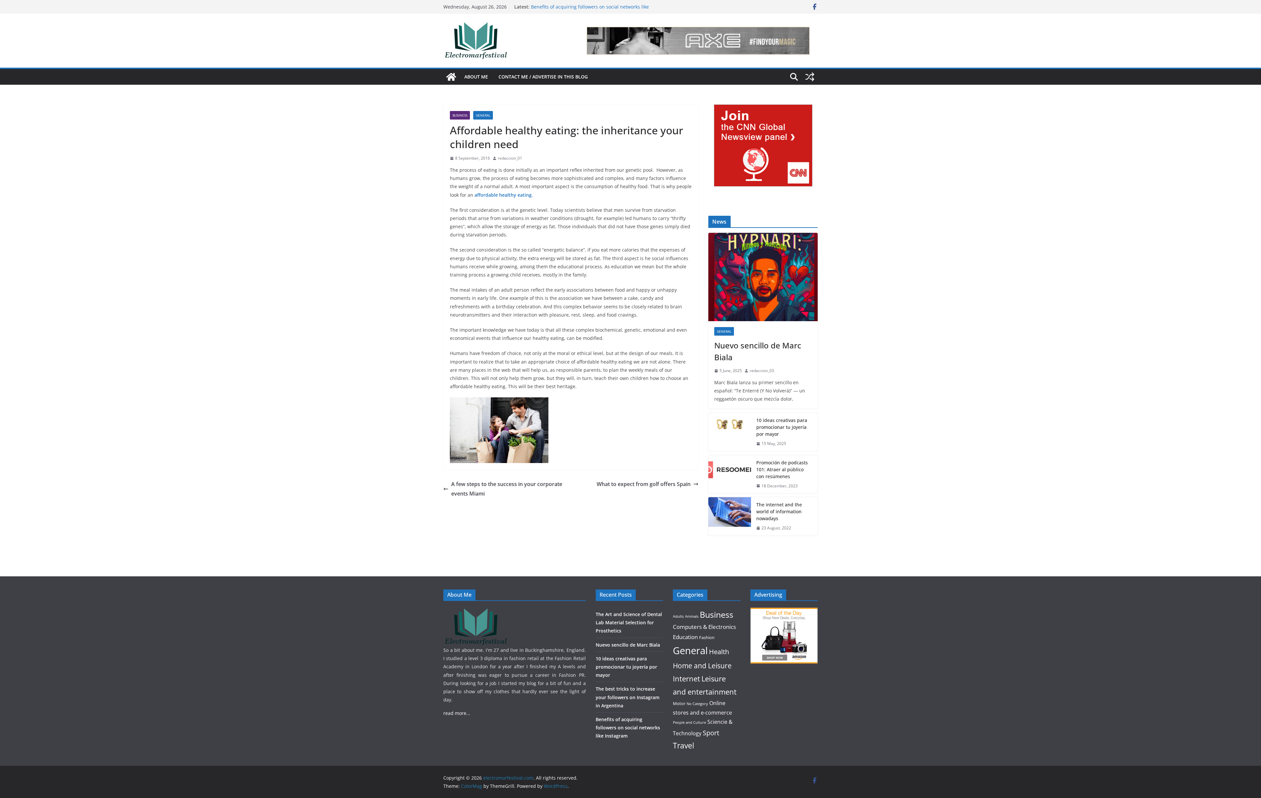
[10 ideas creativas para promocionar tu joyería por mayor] (729, 432)
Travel (683, 745)
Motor (679, 703)
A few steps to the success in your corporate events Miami (506, 488)
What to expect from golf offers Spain (644, 484)
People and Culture (689, 722)
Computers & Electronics (704, 627)
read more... (456, 713)
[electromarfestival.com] (451, 77)
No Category (697, 703)
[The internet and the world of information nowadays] (729, 516)
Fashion (707, 637)
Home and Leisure (702, 665)
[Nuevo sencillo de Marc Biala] (763, 277)
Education (685, 637)
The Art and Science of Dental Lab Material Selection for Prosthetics (629, 622)
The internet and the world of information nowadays (779, 511)
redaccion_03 (762, 370)
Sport (711, 732)
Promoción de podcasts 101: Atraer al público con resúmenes (782, 469)
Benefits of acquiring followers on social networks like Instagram (628, 727)
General (483, 115)
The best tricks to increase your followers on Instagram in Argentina (627, 697)
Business (460, 115)
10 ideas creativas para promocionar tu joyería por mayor (781, 427)
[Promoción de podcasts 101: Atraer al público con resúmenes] (729, 474)
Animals (691, 616)
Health (719, 651)
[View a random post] (810, 77)
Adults (678, 616)
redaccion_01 (510, 158)
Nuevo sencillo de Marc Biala (757, 351)
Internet (686, 679)
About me (476, 77)
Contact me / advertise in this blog (543, 77)
